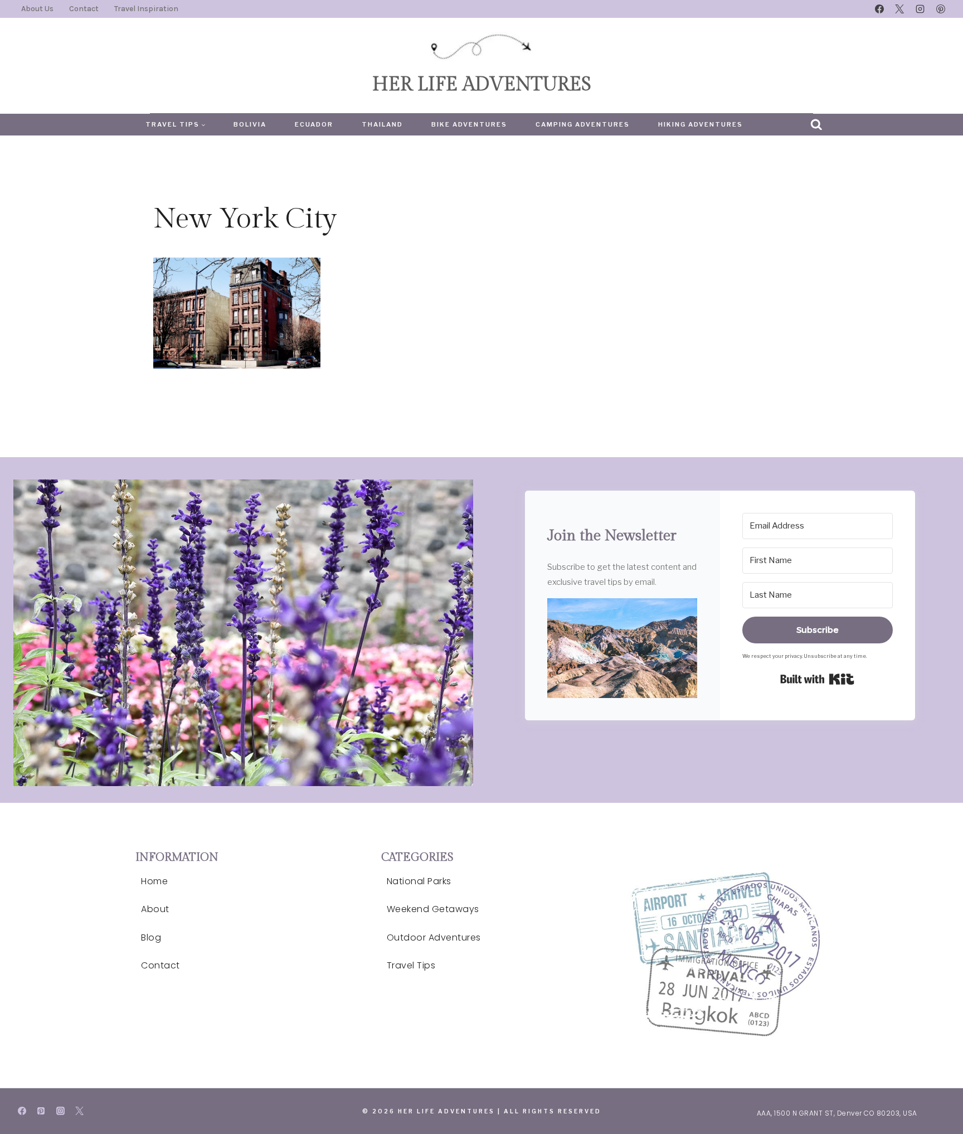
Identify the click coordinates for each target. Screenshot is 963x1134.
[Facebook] (879, 9)
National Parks (419, 881)
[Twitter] (79, 1111)
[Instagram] (920, 9)
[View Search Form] (816, 125)
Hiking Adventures (700, 124)
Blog (151, 937)
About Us (37, 8)
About (155, 909)
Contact (84, 8)
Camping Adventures (583, 124)
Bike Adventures (469, 124)
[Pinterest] (941, 9)
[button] (622, 648)
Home (154, 881)
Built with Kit (817, 679)
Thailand (382, 124)
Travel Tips (411, 965)
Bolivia (250, 124)
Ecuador (314, 124)
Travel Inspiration (146, 8)
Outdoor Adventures (434, 937)
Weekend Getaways (433, 909)
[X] (899, 9)
